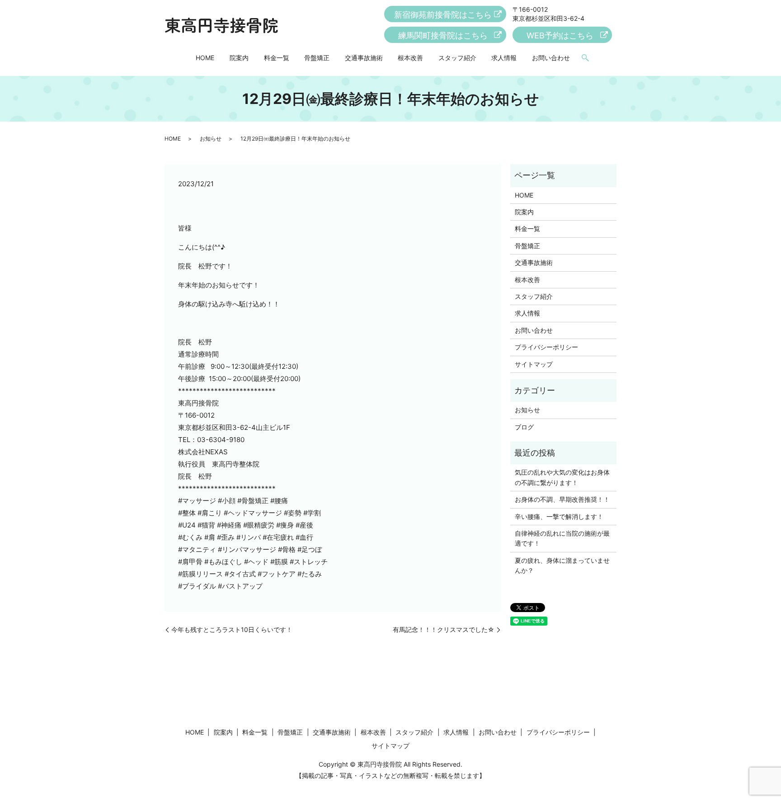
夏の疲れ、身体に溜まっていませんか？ (562, 565)
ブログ (524, 427)
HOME (205, 57)
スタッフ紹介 (457, 57)
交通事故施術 (364, 57)
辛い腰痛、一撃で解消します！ (559, 516)
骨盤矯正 (316, 57)
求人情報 (504, 57)
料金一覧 (276, 57)
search (585, 58)
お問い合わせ (551, 57)
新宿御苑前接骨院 (443, 14)
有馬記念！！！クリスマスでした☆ (443, 629)
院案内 (239, 57)
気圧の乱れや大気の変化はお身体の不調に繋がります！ (562, 477)
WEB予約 (560, 35)
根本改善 (410, 57)
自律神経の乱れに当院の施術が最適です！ (562, 538)
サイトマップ (534, 364)
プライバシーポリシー (546, 347)
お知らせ (210, 138)
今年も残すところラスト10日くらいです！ (231, 629)
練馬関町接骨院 (443, 35)
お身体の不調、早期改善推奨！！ (562, 499)
